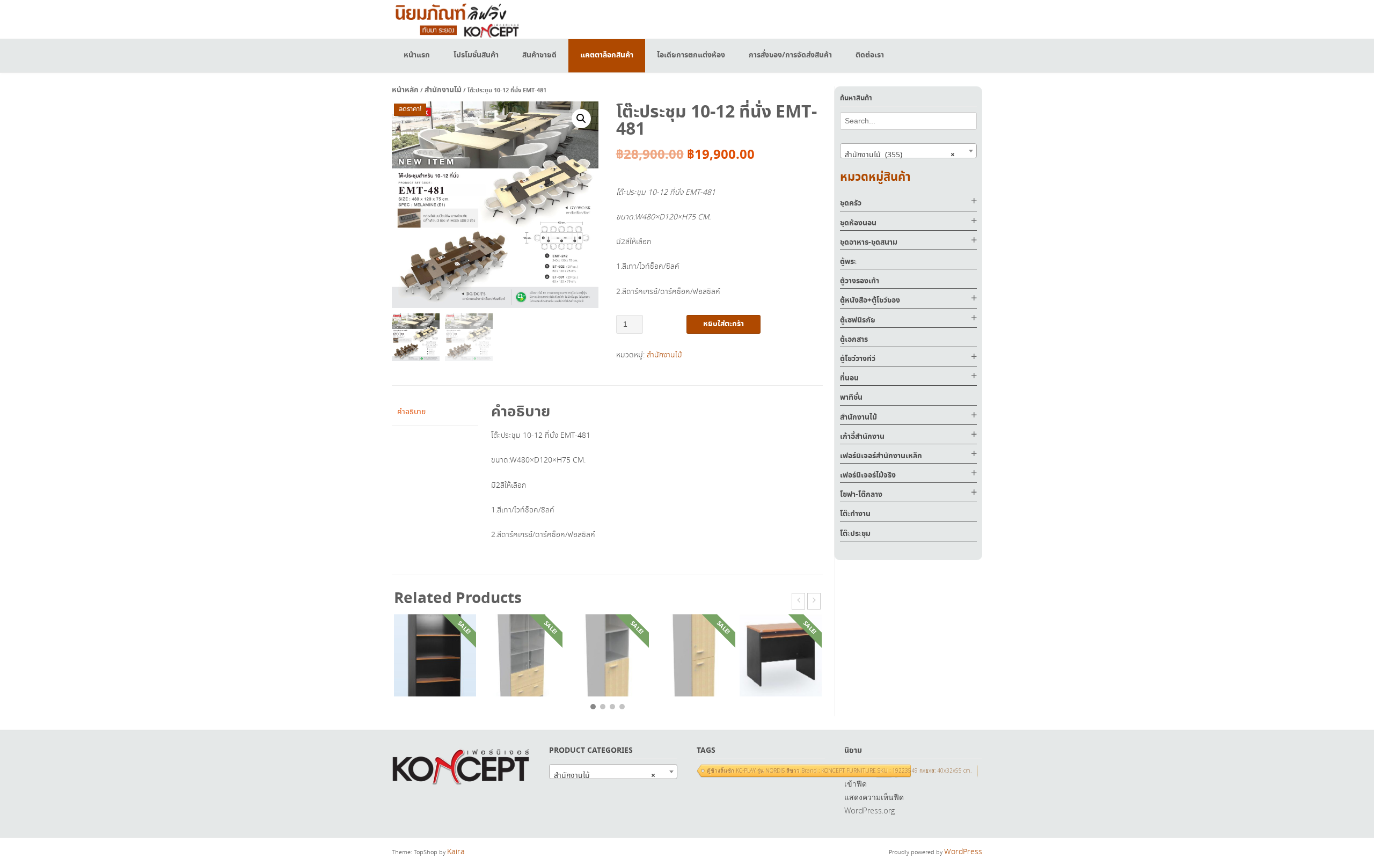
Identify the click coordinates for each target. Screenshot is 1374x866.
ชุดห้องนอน (858, 223)
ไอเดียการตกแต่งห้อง (691, 55)
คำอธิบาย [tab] (411, 412)
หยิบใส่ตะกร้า (723, 324)
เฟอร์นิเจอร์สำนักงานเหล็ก (881, 456)
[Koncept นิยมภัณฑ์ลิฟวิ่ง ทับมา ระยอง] (456, 19)
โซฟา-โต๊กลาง (861, 495)
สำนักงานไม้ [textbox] (604, 776)
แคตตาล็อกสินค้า (606, 55)
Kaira (456, 852)
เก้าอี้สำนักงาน (862, 437)
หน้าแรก (417, 55)
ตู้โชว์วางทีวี (857, 359)
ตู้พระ (848, 262)
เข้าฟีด (855, 784)
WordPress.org (869, 810)
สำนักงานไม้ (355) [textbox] (900, 155)
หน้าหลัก (405, 90)
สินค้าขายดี (539, 55)
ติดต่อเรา (870, 55)
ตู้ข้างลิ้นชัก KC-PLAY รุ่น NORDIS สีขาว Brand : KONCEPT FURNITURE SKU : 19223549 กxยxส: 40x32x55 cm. (839, 770)
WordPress (963, 852)
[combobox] (908, 150)
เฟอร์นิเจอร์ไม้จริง (868, 475)
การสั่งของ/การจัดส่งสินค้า (790, 55)
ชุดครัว (850, 203)
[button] (581, 118)
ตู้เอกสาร (854, 340)
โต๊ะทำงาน (855, 514)
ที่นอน (849, 378)
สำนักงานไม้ (443, 90)
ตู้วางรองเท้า (859, 281)
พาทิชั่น (851, 397)
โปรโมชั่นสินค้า (476, 55)
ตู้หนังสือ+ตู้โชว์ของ (870, 300)
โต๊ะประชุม (855, 534)
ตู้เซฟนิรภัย (857, 320)
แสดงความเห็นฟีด (874, 797)
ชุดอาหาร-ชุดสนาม (868, 242)
